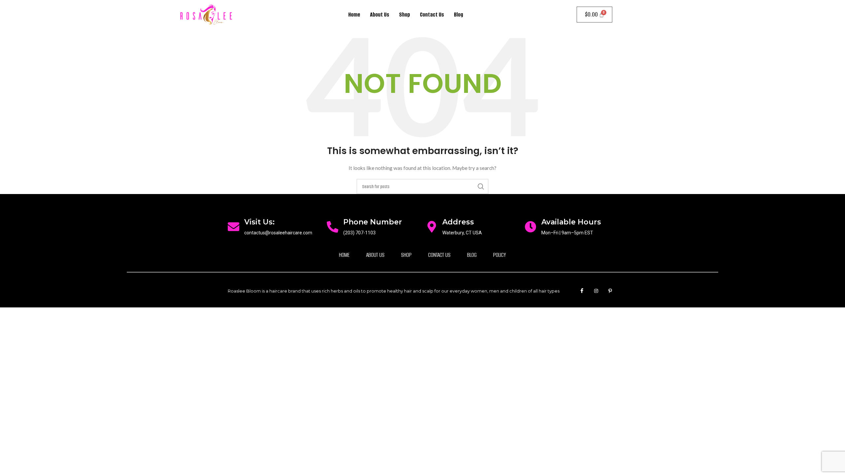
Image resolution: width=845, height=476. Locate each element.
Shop (404, 15)
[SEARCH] (481, 186)
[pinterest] (610, 291)
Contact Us (432, 15)
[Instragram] (596, 291)
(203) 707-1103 (359, 232)
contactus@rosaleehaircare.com (278, 232)
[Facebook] (582, 291)
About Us (379, 15)
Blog (458, 15)
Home (354, 15)
